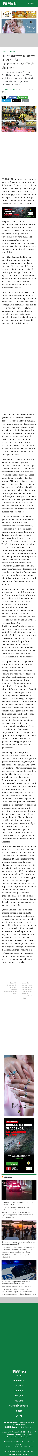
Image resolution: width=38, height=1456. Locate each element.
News (19, 1375)
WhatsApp (23, 97)
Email (26, 101)
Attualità (12, 52)
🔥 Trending (7, 1177)
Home (4, 52)
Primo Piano (19, 1380)
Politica (19, 1395)
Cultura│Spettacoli (19, 1405)
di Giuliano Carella (9, 89)
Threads (17, 101)
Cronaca (19, 1390)
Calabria (19, 1385)
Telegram (7, 101)
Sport (19, 1410)
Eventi (19, 1415)
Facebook (12, 97)
